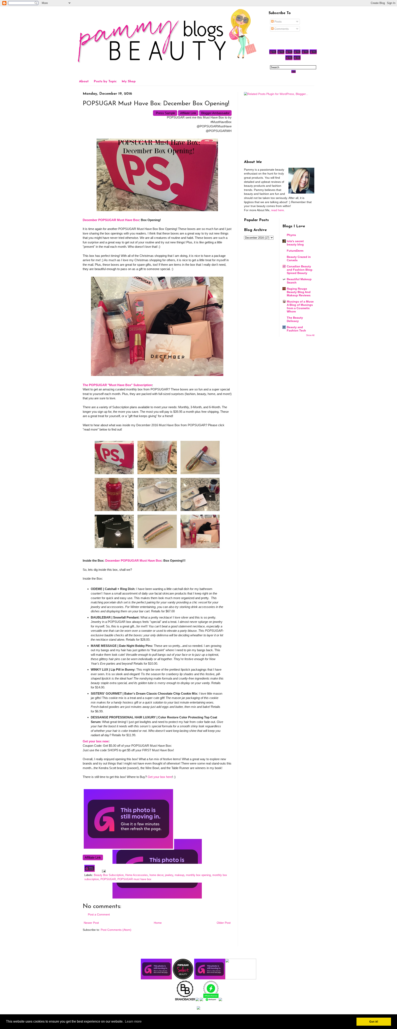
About (84, 81)
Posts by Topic (105, 81)
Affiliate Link (188, 113)
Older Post (224, 922)
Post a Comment (99, 914)
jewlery (169, 875)
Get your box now (96, 741)
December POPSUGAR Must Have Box (111, 220)
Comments (281, 28)
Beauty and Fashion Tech (296, 328)
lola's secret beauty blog (295, 242)
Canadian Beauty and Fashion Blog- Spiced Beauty (300, 270)
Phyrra (291, 235)
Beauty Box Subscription (109, 875)
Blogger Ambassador (215, 113)
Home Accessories (136, 875)
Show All (310, 335)
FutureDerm (295, 250)
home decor (156, 875)
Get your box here (160, 777)
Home (158, 922)
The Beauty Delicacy (295, 319)
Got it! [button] (373, 1021)
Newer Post (91, 922)
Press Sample (165, 113)
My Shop (129, 81)
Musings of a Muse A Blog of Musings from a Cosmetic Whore (300, 306)
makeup (179, 875)
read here (277, 210)
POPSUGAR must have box (134, 879)
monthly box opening (198, 875)
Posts (278, 21)
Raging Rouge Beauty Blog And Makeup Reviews (299, 292)
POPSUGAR (108, 879)
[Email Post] (103, 871)
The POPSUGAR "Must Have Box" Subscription (117, 385)
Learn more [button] (133, 1021)
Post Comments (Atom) (116, 929)
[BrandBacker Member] (185, 1000)
